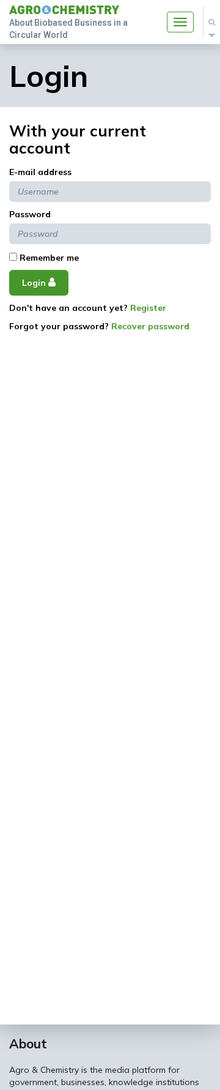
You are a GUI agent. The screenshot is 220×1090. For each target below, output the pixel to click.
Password (30, 214)
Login (35, 282)
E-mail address (40, 171)
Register (148, 307)
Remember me (48, 257)
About (28, 1043)
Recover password (150, 326)
